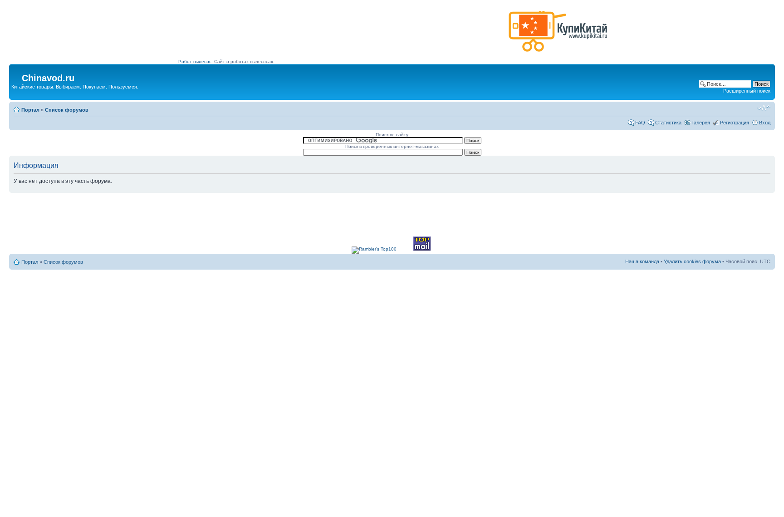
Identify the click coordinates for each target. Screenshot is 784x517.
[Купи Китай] (558, 53)
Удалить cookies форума (692, 261)
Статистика (668, 122)
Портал (30, 110)
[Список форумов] (16, 75)
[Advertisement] (341, 35)
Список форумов (66, 110)
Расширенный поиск (746, 91)
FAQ (640, 122)
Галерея (700, 122)
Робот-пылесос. (195, 61)
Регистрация (734, 122)
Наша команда (642, 261)
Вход (764, 122)
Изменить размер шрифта (763, 108)
